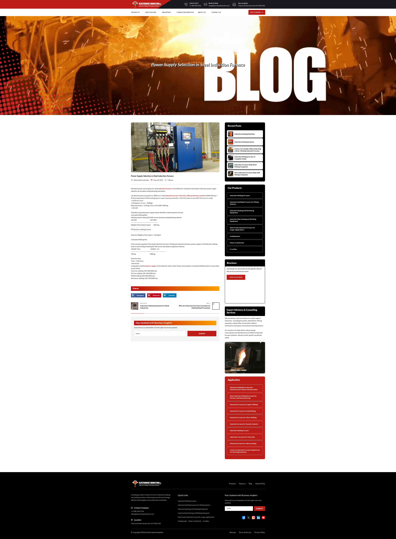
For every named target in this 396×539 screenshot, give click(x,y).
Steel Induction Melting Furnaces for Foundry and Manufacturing (243, 397)
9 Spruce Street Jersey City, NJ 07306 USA (251, 5)
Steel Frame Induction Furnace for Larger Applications (242, 229)
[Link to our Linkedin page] (258, 517)
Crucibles (233, 249)
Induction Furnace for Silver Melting (243, 417)
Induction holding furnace (239, 430)
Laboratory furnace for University (242, 437)
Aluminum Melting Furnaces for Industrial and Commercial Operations (244, 388)
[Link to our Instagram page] (253, 517)
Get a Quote (255, 12)
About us (202, 12)
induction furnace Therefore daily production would (184, 196)
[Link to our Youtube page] (263, 517)
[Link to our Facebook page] (243, 517)
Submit (202, 333)
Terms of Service (245, 532)
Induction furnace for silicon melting (243, 443)
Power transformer (237, 243)
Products (135, 12)
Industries (166, 12)
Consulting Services (185, 12)
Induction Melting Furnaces (240, 195)
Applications (150, 12)
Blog (250, 483)
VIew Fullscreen (236, 277)
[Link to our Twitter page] (248, 517)
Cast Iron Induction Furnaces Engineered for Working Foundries (245, 451)
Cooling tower (235, 236)
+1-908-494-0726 (195, 5)
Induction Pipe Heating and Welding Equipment (243, 220)
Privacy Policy (259, 532)
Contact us (216, 12)
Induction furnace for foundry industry (244, 424)
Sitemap (233, 532)
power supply (151, 266)
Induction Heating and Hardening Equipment (242, 212)
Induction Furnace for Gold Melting (243, 411)
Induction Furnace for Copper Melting (244, 404)
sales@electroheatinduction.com (219, 5)
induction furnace (164, 189)
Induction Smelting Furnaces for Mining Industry (244, 203)
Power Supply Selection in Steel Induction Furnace (198, 64)
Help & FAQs (260, 483)
